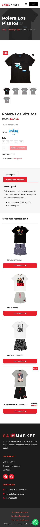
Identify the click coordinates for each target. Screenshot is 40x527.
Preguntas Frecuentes (20, 512)
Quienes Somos (9, 462)
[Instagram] (11, 476)
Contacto (7, 470)
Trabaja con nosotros (11, 466)
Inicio (4, 29)
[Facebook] (5, 476)
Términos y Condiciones (20, 520)
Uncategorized (14, 29)
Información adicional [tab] (15, 179)
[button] (26, 4)
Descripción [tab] (11, 174)
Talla (4, 138)
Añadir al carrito (18, 148)
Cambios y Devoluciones (20, 516)
